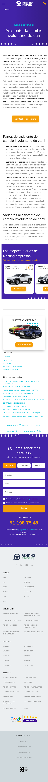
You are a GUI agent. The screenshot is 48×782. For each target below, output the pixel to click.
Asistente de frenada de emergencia (18, 393)
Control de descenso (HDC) (14, 403)
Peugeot (27, 591)
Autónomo (24, 465)
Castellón (28, 665)
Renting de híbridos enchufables (11, 633)
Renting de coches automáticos (31, 626)
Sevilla (6, 656)
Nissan (26, 596)
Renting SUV (8, 696)
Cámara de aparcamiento (24, 425)
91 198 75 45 (24, 523)
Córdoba (6, 660)
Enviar (24, 508)
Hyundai (27, 577)
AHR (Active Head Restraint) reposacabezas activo (23, 400)
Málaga (27, 656)
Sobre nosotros (10, 677)
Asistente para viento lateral (15, 396)
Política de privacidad (24, 747)
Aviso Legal (24, 741)
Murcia (27, 660)
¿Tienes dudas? (9, 682)
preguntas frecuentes (26, 530)
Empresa (38, 465)
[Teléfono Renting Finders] (44, 3)
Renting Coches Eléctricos (9, 702)
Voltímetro (7, 363)
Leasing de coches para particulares (32, 614)
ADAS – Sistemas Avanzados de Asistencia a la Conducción (21, 382)
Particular (9, 465)
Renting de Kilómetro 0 (33, 632)
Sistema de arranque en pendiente (17, 409)
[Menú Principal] (4, 4)
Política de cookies (24, 752)
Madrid (6, 646)
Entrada (6, 357)
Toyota (6, 591)
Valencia (6, 651)
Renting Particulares (33, 687)
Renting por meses (10, 613)
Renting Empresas (31, 692)
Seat (5, 587)
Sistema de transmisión (12, 366)
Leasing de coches (31, 620)
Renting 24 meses (10, 625)
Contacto (28, 682)
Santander (28, 651)
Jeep (5, 601)
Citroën (27, 582)
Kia (4, 582)
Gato (32, 431)
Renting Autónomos (11, 692)
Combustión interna (11, 370)
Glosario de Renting (32, 701)
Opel (5, 596)
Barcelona (28, 646)
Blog (26, 708)
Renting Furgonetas (32, 696)
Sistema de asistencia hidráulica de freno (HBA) (22, 413)
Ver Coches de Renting (25, 119)
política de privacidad (29, 499)
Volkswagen (29, 587)
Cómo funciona (30, 677)
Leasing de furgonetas (12, 620)
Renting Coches (9, 708)
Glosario (7, 9)
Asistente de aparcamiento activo (16, 387)
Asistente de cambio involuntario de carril (20, 390)
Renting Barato (9, 687)
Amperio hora (8, 360)
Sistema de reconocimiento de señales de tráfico (23, 416)
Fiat (4, 577)
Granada (6, 665)
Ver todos (14, 431)
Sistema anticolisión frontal (14, 406)
